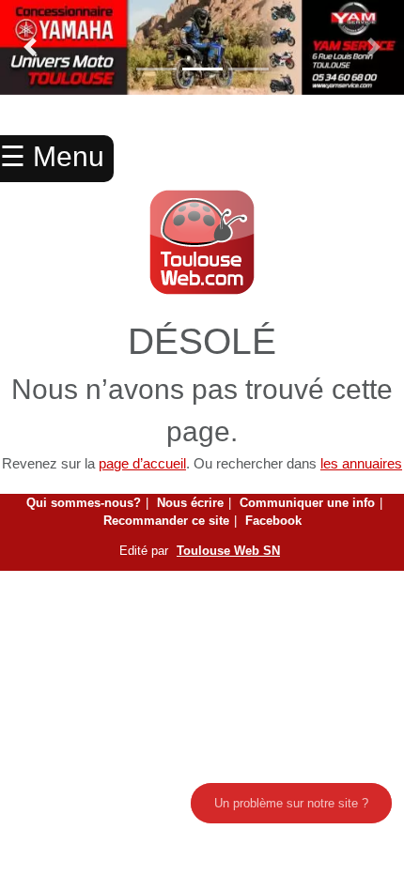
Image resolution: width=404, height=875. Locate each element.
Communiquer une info (307, 503)
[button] (30, 47)
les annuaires (361, 463)
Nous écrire (190, 503)
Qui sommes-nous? (83, 503)
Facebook (273, 521)
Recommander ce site (166, 521)
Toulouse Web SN (228, 551)
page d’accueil (142, 463)
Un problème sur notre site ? (291, 803)
